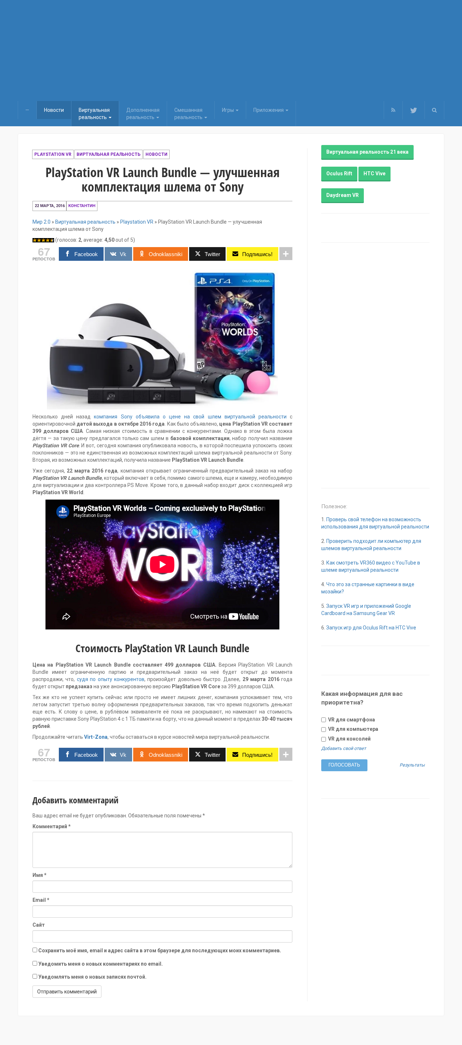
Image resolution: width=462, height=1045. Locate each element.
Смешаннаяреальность (189, 113)
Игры (228, 110)
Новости (54, 110)
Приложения (269, 110)
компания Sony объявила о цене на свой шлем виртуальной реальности (190, 417)
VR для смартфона (351, 720)
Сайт (38, 925)
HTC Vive (374, 173)
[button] (434, 110)
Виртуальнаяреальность (94, 113)
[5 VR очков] (52, 240)
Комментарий (51, 826)
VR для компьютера (352, 729)
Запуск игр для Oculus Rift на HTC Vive (371, 628)
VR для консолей (349, 739)
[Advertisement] (231, 50)
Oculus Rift (339, 173)
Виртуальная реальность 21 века (367, 152)
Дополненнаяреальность (143, 113)
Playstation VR (52, 154)
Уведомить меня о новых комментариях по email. (100, 964)
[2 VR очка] (39, 240)
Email (40, 900)
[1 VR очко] (34, 240)
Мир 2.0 (41, 222)
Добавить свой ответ (343, 748)
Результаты (412, 765)
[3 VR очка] (43, 240)
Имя (39, 875)
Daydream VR (342, 195)
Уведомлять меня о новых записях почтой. (92, 977)
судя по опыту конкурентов (110, 679)
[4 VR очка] (47, 240)
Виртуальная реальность (108, 154)
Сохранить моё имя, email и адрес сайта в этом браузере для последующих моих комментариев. (159, 950)
